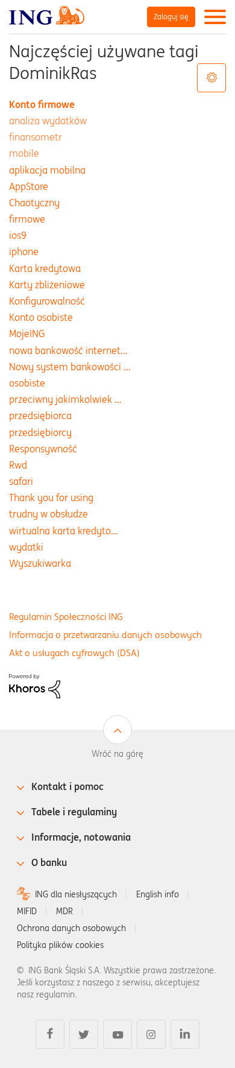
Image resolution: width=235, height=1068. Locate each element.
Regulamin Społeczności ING (66, 616)
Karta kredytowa (45, 268)
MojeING (27, 333)
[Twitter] (83, 1034)
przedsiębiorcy (40, 432)
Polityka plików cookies (60, 945)
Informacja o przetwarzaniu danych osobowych (105, 634)
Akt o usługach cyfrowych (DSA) (74, 653)
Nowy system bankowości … (70, 367)
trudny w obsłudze (48, 514)
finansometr (35, 137)
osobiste (27, 383)
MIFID (27, 911)
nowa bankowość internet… (68, 350)
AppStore (28, 186)
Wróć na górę (117, 753)
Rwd (18, 465)
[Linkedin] (185, 1034)
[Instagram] (151, 1034)
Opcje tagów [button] (211, 77)
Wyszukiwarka (40, 563)
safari (21, 481)
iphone (24, 251)
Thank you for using (51, 497)
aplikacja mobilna (47, 170)
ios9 (18, 235)
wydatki (26, 547)
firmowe (27, 219)
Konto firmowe (42, 104)
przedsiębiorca (40, 415)
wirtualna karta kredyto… (63, 531)
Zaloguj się (171, 16)
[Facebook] (50, 1034)
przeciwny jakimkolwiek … (65, 399)
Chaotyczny (34, 203)
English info (157, 894)
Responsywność (43, 449)
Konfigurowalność (47, 301)
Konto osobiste (41, 317)
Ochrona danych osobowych (71, 928)
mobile (24, 153)
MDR (64, 911)
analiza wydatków (48, 121)
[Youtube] (117, 1034)
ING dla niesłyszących (76, 894)
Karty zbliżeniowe (47, 285)
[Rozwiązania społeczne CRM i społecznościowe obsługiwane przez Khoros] (34, 685)
